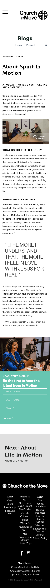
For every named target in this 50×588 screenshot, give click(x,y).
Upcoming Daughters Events (25, 574)
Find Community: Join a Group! (25, 503)
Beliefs (10, 503)
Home (18, 45)
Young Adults (25, 526)
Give (40, 500)
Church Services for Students (25, 571)
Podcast (30, 45)
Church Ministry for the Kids (25, 567)
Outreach (25, 516)
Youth (25, 530)
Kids (25, 533)
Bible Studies (25, 509)
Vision (10, 500)
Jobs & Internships (40, 505)
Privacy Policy (40, 538)
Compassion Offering (25, 538)
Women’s (25, 523)
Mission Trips (25, 543)
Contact (40, 535)
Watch (40, 496)
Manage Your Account (40, 530)
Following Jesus (10, 512)
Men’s (25, 519)
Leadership (10, 507)
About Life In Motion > (17, 461)
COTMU (25, 512)
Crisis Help (40, 525)
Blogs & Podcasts (40, 511)
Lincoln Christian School (40, 519)
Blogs (25, 38)
